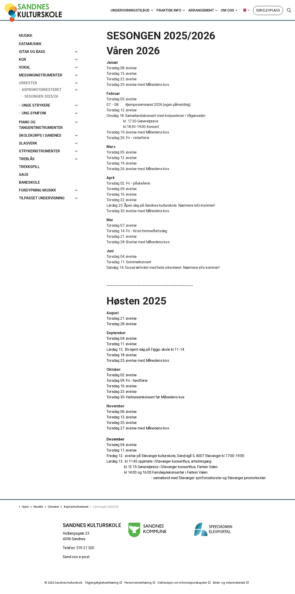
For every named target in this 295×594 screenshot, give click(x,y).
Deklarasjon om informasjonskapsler (182, 582)
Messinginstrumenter (40, 75)
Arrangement (201, 10)
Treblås (27, 159)
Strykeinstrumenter (39, 151)
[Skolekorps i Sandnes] (76, 135)
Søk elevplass (268, 10)
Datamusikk (30, 44)
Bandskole (29, 182)
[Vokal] (76, 67)
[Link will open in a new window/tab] (147, 530)
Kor (22, 59)
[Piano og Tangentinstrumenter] (76, 122)
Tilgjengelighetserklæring (101, 582)
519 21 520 (85, 548)
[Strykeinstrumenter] (76, 151)
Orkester (28, 83)
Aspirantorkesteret (42, 89)
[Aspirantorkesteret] (76, 90)
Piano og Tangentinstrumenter (41, 125)
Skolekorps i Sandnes (40, 135)
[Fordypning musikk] (76, 190)
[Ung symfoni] (76, 113)
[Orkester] (76, 83)
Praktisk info (168, 10)
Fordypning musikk (37, 190)
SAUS (23, 174)
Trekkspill (29, 167)
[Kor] (76, 59)
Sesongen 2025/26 (41, 96)
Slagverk (28, 143)
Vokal (24, 67)
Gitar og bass (32, 51)
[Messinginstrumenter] (76, 75)
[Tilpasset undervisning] (76, 198)
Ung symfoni (34, 113)
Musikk (25, 35)
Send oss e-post (76, 557)
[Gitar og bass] (76, 52)
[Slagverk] (76, 143)
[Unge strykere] (76, 105)
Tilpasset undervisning (42, 198)
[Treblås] (76, 159)
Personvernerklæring (138, 582)
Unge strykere (36, 105)
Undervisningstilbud (130, 10)
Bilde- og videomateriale (229, 582)
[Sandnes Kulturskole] (33, 12)
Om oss (227, 10)
